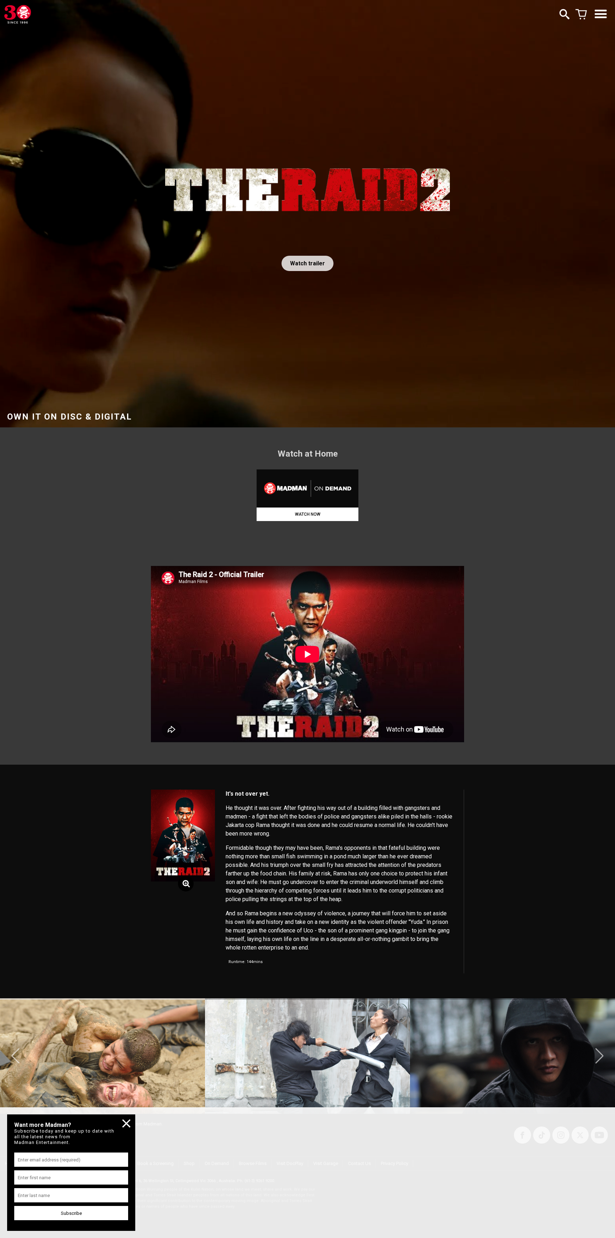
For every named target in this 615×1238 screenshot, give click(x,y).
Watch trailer (307, 263)
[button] (15, 1056)
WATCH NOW (307, 514)
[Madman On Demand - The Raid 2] (308, 488)
